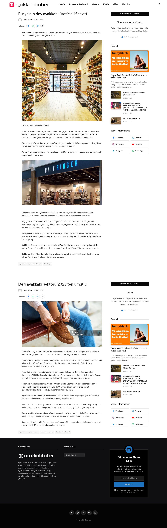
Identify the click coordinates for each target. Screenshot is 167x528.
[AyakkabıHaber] (30, 4)
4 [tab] (129, 37)
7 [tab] (135, 37)
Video (115, 4)
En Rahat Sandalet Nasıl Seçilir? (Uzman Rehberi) (134, 94)
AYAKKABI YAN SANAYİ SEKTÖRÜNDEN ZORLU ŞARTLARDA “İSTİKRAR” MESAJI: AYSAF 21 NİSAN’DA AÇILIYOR (135, 107)
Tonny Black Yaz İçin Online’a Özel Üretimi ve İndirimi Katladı (129, 76)
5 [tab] (131, 37)
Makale (95, 4)
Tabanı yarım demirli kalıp (129, 22)
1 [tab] (122, 37)
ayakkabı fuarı (33, 432)
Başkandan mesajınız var (131, 118)
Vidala (130, 293)
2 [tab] (124, 37)
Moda (106, 4)
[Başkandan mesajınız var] (116, 120)
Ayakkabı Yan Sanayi (63, 432)
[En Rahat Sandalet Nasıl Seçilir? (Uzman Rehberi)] (116, 95)
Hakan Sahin (27, 20)
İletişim (126, 4)
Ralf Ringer (47, 264)
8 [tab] (137, 37)
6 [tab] (133, 37)
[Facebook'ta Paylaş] (28, 26)
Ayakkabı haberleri (34, 264)
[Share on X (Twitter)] (38, 26)
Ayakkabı (22, 264)
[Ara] (159, 4)
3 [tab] (126, 37)
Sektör (61, 4)
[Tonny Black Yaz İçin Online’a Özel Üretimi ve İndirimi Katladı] (130, 61)
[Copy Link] (42, 26)
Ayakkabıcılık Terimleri (130, 13)
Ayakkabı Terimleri (78, 4)
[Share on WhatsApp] (33, 26)
